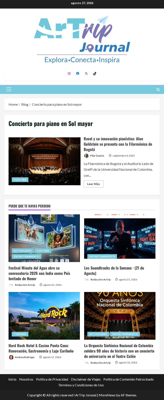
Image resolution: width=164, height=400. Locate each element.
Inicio (12, 379)
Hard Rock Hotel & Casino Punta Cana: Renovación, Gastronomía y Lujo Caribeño (41, 348)
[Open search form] (158, 89)
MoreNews (107, 395)
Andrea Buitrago (25, 357)
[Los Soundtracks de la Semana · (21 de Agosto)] (119, 238)
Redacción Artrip (25, 284)
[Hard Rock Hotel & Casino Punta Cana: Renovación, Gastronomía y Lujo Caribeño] (44, 316)
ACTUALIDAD (22, 250)
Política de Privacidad (52, 379)
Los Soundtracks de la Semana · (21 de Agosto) (114, 270)
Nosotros (26, 379)
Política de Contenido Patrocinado (128, 379)
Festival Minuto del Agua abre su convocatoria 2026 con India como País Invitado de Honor (39, 273)
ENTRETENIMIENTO (26, 256)
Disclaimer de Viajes (86, 379)
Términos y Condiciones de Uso (81, 385)
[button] (8, 89)
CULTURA (20, 179)
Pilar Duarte (97, 155)
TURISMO (20, 334)
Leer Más (95, 185)
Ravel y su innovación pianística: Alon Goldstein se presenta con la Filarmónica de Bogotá (45, 161)
